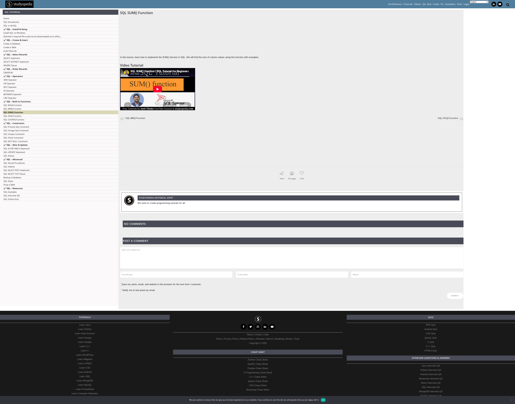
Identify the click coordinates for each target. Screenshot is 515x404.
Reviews (260, 339)
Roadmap (279, 339)
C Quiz (430, 342)
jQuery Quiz (431, 338)
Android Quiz (430, 329)
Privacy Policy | (231, 339)
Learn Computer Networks (85, 393)
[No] (511, 400)
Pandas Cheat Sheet (258, 368)
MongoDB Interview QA (431, 391)
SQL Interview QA (11, 195)
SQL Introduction (11, 22)
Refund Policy (247, 339)
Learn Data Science (85, 333)
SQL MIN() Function (12, 108)
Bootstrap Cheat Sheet (258, 389)
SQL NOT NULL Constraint (15, 141)
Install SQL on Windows (14, 32)
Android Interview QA (431, 374)
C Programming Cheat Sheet (257, 372)
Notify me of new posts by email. (138, 290)
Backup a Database (12, 177)
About (250, 334)
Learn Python (84, 329)
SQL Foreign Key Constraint (16, 130)
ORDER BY (8, 72)
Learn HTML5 (85, 363)
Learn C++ (85, 346)
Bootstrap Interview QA (430, 378)
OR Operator (9, 83)
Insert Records (10, 51)
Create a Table (9, 47)
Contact (258, 334)
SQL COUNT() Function (13, 119)
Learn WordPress (85, 355)
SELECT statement (11, 58)
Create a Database (11, 43)
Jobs (266, 334)
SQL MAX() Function (12, 105)
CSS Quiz (431, 333)
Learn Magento (84, 359)
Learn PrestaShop (85, 389)
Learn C (85, 350)
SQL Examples (10, 192)
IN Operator (8, 90)
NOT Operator (10, 87)
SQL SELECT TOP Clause (14, 173)
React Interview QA (431, 383)
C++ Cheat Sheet (257, 377)
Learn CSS (84, 368)
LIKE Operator (9, 98)
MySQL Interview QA (430, 395)
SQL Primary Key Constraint (16, 126)
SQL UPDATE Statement (14, 152)
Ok (323, 400)
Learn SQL (84, 376)
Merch (270, 339)
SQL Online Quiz (11, 199)
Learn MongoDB (85, 380)
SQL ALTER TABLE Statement (16, 148)
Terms (219, 339)
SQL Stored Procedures (14, 163)
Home (6, 18)
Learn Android (85, 372)
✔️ (15, 29)
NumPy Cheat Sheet (258, 364)
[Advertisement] (59, 229)
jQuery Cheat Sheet (258, 381)
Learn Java (84, 325)
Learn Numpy (84, 338)
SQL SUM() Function (13, 112)
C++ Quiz (431, 346)
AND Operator (10, 79)
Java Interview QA (431, 365)
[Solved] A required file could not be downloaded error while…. (32, 36)
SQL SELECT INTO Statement (16, 170)
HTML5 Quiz (430, 350)
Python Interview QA (430, 370)
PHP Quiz (431, 325)
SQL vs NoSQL (10, 25)
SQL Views (8, 181)
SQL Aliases (8, 155)
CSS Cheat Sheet (258, 385)
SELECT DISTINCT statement (16, 61)
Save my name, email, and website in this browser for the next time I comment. (161, 284)
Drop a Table (9, 184)
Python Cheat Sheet (258, 359)
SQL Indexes (9, 166)
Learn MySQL (85, 385)
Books (289, 339)
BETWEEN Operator (12, 94)
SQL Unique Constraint (14, 134)
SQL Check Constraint (13, 137)
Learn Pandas (85, 342)
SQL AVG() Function (12, 116)
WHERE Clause (10, 65)
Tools (297, 339)
